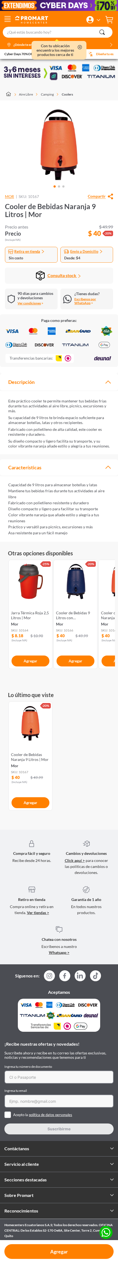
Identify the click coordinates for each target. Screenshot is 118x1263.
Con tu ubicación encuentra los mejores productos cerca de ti (55, 50)
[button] (90, 19)
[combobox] (59, 32)
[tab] (59, 382)
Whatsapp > (59, 952)
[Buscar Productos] (102, 32)
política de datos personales (50, 1115)
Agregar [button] (59, 1252)
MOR (9, 196)
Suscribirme (59, 1128)
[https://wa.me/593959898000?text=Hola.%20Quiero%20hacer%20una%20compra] (106, 1233)
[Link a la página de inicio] (11, 94)
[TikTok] (95, 975)
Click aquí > (75, 860)
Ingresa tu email (15, 1091)
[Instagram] (49, 977)
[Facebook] (64, 977)
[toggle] (7, 19)
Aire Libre (26, 94)
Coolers (67, 94)
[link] (30, 613)
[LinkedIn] (80, 975)
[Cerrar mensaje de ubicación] (80, 48)
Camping (47, 94)
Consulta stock (62, 275)
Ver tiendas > (38, 912)
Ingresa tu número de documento (28, 1067)
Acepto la (42, 1115)
